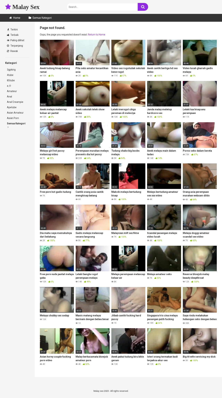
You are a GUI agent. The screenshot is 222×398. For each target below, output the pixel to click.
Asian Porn (13, 118)
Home (16, 17)
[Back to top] (210, 387)
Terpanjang (16, 45)
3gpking (11, 69)
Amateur (12, 91)
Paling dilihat (17, 40)
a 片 (9, 85)
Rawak (14, 51)
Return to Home (96, 34)
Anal (9, 96)
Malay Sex (25, 6)
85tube (11, 80)
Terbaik (14, 35)
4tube (10, 75)
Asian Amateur (15, 112)
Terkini (14, 29)
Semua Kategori (42, 17)
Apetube (11, 107)
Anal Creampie (15, 102)
